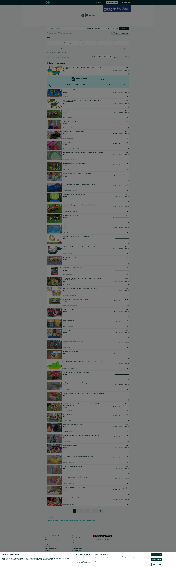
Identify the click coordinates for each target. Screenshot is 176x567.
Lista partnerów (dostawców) (83, 562)
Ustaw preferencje (157, 564)
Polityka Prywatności (48, 559)
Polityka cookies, (39, 559)
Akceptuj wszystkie (156, 554)
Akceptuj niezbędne (156, 559)
